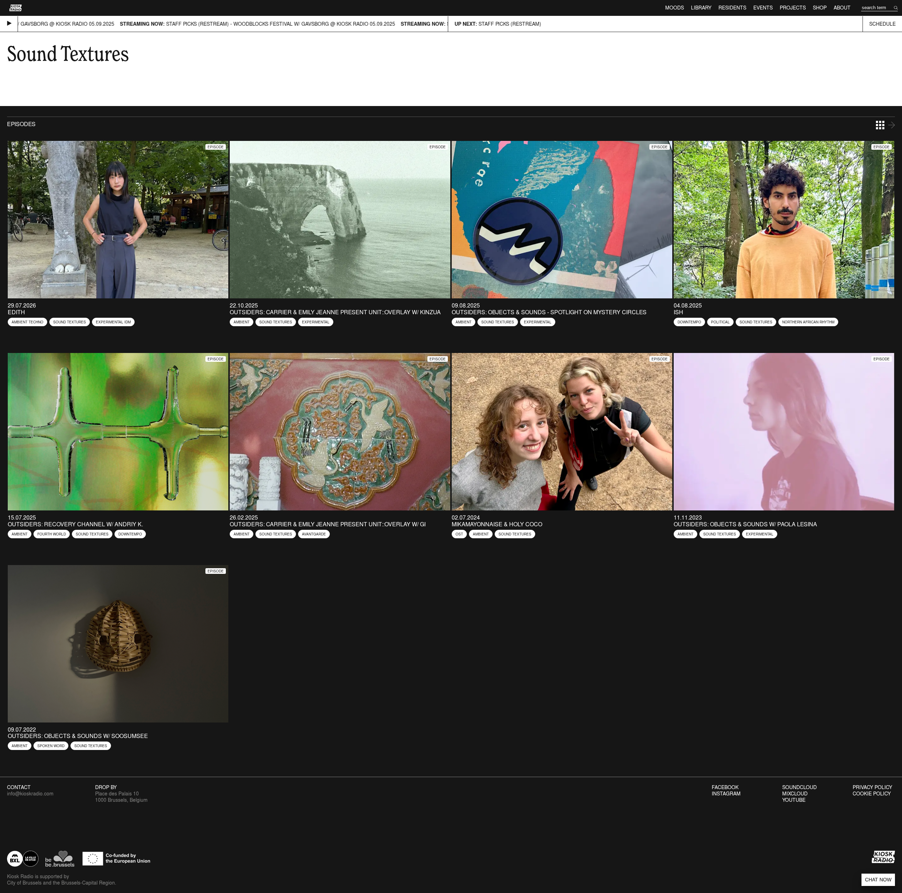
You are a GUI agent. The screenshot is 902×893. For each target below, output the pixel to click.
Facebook (725, 787)
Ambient (241, 322)
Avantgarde (314, 534)
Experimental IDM (113, 322)
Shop (820, 7)
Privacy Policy (872, 787)
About (842, 7)
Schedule (882, 23)
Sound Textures (69, 322)
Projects (793, 7)
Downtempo (689, 322)
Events (763, 7)
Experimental (315, 322)
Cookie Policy (872, 793)
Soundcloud (799, 787)
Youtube (793, 800)
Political (720, 322)
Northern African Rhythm (808, 322)
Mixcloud (795, 793)
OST (459, 534)
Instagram (726, 793)
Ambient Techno (27, 322)
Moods (674, 7)
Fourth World (51, 534)
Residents (732, 7)
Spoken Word (50, 745)
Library (701, 7)
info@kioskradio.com (30, 793)
